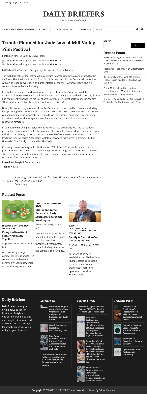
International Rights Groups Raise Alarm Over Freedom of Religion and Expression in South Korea (123, 60)
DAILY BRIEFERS (73, 14)
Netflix (14, 166)
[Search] (142, 29)
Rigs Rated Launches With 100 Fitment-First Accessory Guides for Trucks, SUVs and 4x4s (122, 79)
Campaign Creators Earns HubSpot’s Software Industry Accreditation (132, 329)
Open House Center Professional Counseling (132, 352)
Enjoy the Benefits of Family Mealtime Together (14, 236)
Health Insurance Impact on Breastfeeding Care (58, 328)
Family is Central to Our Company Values (83, 238)
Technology (84, 29)
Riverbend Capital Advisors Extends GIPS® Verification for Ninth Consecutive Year (124, 100)
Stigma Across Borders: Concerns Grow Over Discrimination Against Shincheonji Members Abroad (95, 374)
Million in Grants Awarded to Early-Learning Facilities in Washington (48, 215)
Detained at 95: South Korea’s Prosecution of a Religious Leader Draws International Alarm (132, 313)
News (99, 29)
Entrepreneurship (63, 29)
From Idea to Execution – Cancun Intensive (132, 341)
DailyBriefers (39, 55)
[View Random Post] (136, 29)
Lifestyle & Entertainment (19, 29)
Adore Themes (107, 390)
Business (43, 29)
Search (107, 40)
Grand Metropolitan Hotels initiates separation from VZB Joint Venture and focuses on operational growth (122, 91)
